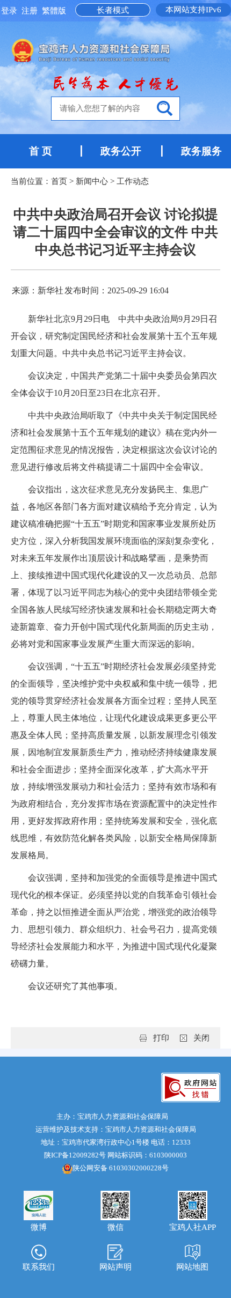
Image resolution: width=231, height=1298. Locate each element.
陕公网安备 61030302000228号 (121, 1168)
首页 (59, 181)
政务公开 (120, 151)
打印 (161, 1038)
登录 (10, 10)
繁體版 (54, 10)
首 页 (40, 151)
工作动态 (133, 181)
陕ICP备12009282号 (75, 1155)
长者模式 (113, 10)
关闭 (201, 1038)
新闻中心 (92, 181)
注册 (30, 10)
